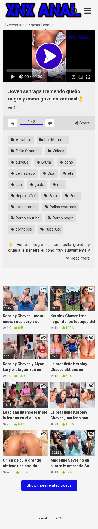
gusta (39, 184)
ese (18, 184)
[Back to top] (88, 518)
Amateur (23, 140)
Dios (51, 173)
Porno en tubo (27, 218)
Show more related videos (49, 485)
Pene (74, 196)
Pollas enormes (62, 207)
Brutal (46, 162)
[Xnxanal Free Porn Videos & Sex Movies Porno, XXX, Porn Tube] (43, 11)
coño (68, 162)
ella (70, 173)
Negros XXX (25, 196)
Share (84, 123)
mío (60, 184)
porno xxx (23, 229)
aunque (22, 162)
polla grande (26, 207)
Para (52, 196)
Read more (80, 258)
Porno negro (63, 218)
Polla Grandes (27, 151)
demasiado (25, 173)
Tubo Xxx (52, 229)
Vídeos (58, 151)
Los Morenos (55, 140)
